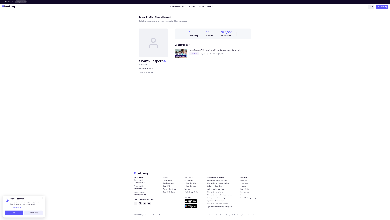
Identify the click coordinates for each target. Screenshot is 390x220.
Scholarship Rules (190, 183)
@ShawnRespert (147, 68)
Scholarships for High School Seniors (219, 195)
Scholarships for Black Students (217, 204)
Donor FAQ (166, 186)
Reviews (243, 195)
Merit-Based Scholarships (215, 189)
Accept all (14, 213)
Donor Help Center (169, 192)
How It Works (167, 180)
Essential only (33, 213)
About (209, 7)
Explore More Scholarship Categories (219, 207)
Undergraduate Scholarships (216, 198)
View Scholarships (177, 7)
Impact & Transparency (248, 198)
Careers (243, 186)
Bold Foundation (168, 183)
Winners (192, 7)
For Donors (9, 2)
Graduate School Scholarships (217, 180)
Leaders (201, 7)
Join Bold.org (382, 7)
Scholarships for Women (215, 192)
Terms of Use (213, 215)
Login (371, 7)
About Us (243, 180)
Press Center (244, 189)
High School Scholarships (215, 201)
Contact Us (244, 183)
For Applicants (21, 2)
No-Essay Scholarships (214, 186)
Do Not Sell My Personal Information (244, 215)
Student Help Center (191, 192)
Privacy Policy (225, 215)
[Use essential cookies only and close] (42, 198)
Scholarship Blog (190, 186)
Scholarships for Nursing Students (218, 183)
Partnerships (244, 192)
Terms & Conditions (169, 189)
